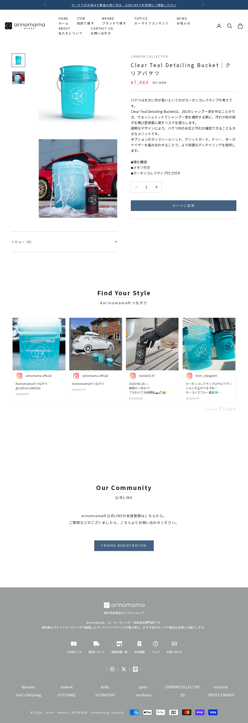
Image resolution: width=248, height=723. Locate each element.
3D (182, 694)
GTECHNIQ (67, 694)
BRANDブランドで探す (114, 20)
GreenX (67, 686)
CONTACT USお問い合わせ (102, 30)
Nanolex (28, 686)
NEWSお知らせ (184, 20)
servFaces (144, 694)
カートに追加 (183, 205)
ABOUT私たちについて (71, 30)
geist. (143, 686)
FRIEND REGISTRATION (124, 545)
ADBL (105, 686)
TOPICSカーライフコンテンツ (151, 20)
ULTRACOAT (105, 694)
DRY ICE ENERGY (221, 694)
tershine (221, 686)
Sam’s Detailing (28, 694)
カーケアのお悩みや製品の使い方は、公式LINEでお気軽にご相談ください (123, 5)
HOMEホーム (64, 20)
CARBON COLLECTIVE (150, 56)
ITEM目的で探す (85, 20)
